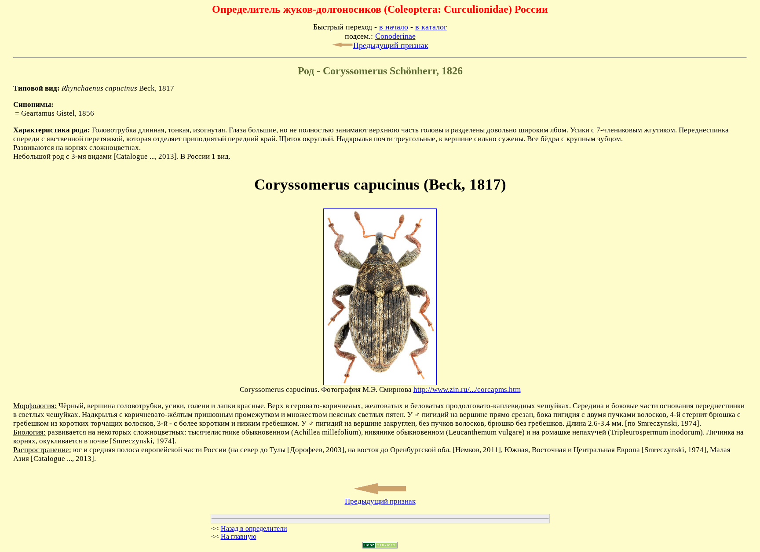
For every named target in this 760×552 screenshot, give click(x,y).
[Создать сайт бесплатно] (380, 546)
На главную (238, 536)
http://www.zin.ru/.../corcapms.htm (467, 389)
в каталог (431, 26)
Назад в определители (254, 528)
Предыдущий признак (390, 45)
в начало (393, 26)
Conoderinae (395, 36)
